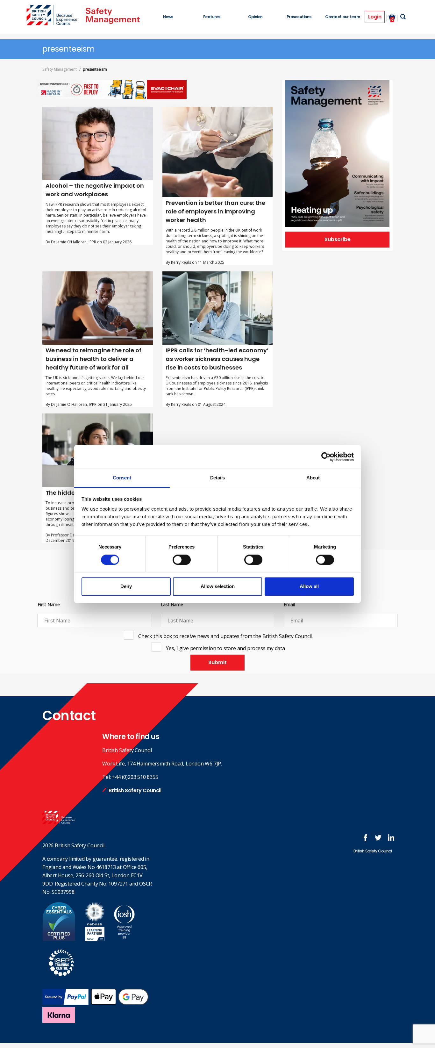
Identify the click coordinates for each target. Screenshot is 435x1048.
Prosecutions (299, 16)
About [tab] (313, 477)
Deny (126, 586)
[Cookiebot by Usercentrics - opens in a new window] (326, 457)
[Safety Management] (113, 16)
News (168, 16)
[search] (403, 17)
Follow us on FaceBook (365, 838)
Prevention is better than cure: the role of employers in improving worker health (215, 211)
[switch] (182, 560)
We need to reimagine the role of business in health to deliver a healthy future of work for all (93, 358)
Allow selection (218, 586)
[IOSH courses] (124, 939)
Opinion (255, 16)
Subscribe (337, 239)
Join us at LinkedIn (391, 838)
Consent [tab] (122, 477)
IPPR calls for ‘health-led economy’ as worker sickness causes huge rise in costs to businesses (217, 358)
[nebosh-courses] (94, 939)
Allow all (309, 586)
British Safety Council (135, 790)
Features (211, 16)
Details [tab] (217, 477)
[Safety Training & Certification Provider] (53, 15)
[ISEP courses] (61, 979)
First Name (49, 604)
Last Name (172, 604)
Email (289, 604)
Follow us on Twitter (378, 838)
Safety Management (59, 69)
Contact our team (342, 16)
